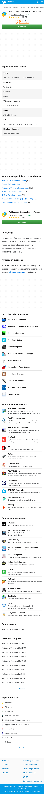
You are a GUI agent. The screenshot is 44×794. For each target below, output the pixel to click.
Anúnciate (5, 769)
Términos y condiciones (32, 761)
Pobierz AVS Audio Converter (13, 184)
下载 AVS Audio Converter (12, 195)
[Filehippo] (8, 2)
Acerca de (5, 761)
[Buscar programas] (37, 2)
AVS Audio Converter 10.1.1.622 (14, 652)
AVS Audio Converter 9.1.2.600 (13, 674)
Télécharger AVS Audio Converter (14, 202)
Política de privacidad (31, 769)
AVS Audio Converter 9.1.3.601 (13, 670)
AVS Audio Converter (25, 12)
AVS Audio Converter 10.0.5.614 (14, 657)
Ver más (22, 689)
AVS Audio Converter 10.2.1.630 (14, 648)
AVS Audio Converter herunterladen (15, 188)
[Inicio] (2, 8)
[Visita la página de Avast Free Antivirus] (22, 22)
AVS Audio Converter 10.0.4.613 (14, 661)
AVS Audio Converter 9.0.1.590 (13, 678)
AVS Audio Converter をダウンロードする (18, 199)
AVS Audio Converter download (14, 181)
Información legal (29, 773)
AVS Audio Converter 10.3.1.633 (14, 644)
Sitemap (5, 773)
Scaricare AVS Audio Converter (13, 191)
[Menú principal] (42, 2)
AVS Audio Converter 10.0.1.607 (14, 665)
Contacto (5, 765)
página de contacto (17, 272)
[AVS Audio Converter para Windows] (4, 14)
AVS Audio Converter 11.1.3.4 (13, 630)
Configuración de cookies (32, 781)
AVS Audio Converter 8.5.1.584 (13, 683)
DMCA (25, 777)
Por (16, 15)
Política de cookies (30, 765)
